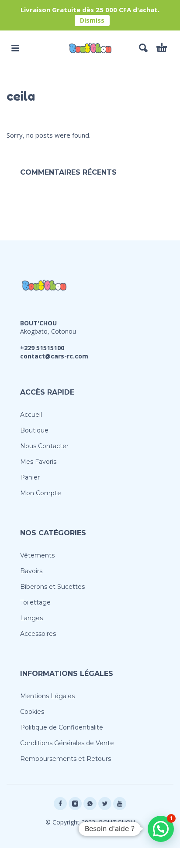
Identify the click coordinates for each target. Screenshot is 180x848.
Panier (30, 477)
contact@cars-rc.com (54, 356)
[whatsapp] (90, 803)
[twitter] (104, 803)
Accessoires (38, 634)
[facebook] (60, 803)
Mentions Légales (47, 696)
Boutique (34, 430)
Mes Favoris (38, 462)
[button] (15, 48)
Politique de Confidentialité (61, 727)
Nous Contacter (44, 446)
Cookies (32, 712)
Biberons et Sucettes (52, 587)
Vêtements (37, 555)
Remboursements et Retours (65, 759)
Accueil (31, 415)
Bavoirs (31, 571)
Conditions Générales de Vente (67, 743)
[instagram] (75, 803)
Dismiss (92, 20)
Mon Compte (40, 493)
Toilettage (35, 602)
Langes (31, 618)
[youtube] (119, 803)
